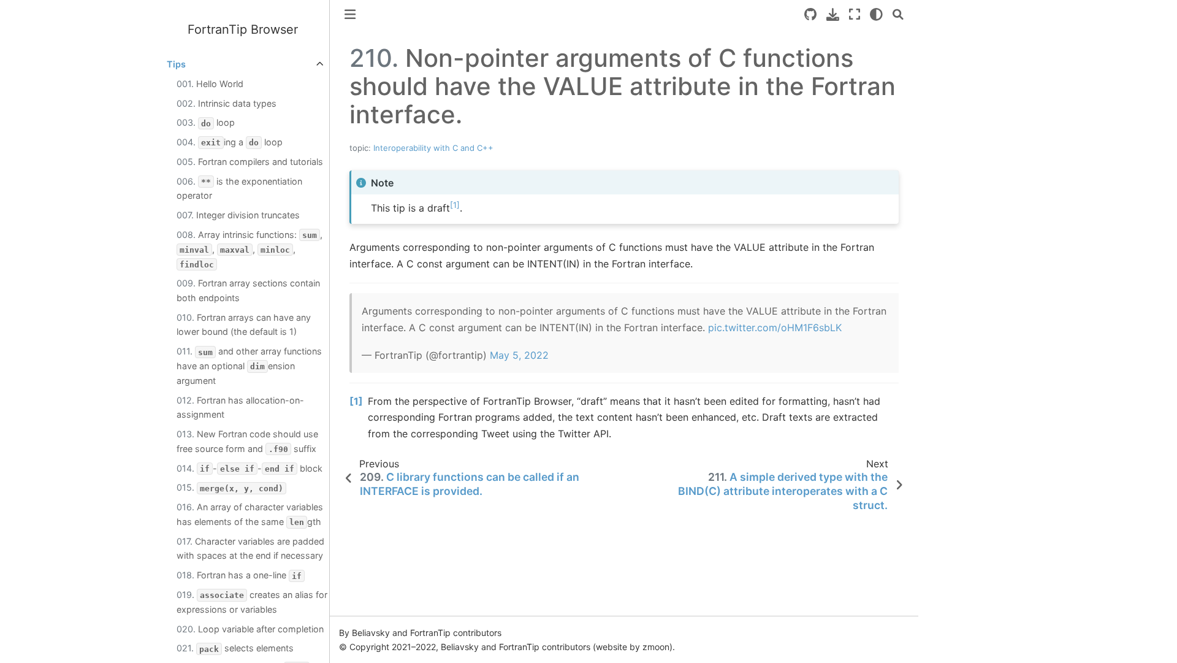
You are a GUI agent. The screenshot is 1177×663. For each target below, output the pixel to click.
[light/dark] (876, 14)
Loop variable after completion (250, 629)
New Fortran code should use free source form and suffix (247, 441)
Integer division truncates (238, 215)
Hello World (210, 84)
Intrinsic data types (226, 103)
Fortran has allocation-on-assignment (240, 407)
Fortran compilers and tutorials (250, 161)
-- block (249, 468)
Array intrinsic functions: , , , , (249, 249)
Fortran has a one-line (239, 575)
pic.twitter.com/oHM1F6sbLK (775, 327)
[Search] (898, 14)
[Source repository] (810, 14)
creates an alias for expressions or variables (252, 602)
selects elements (235, 648)
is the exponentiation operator (239, 188)
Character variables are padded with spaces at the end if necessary (250, 548)
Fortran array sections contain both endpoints (248, 290)
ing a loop (230, 142)
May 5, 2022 (519, 355)
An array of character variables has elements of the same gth (250, 514)
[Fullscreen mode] (854, 14)
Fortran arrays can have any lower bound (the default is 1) (244, 324)
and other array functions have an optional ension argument (249, 366)
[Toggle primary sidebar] (350, 14)
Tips (176, 64)
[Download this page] (832, 14)
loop (206, 122)
